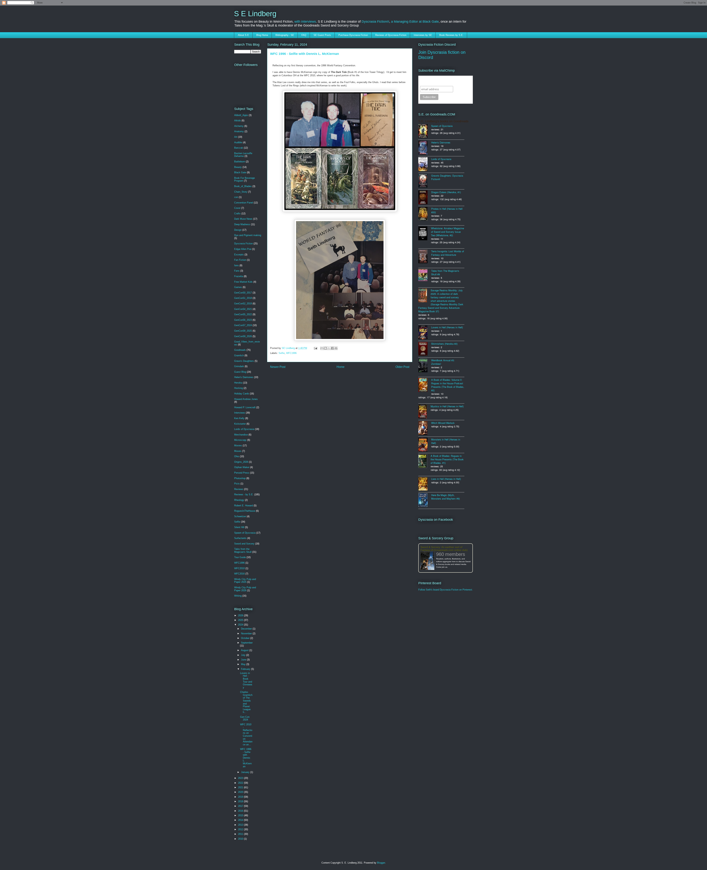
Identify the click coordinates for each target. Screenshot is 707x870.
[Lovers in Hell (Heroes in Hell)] (424, 333)
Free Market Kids (243, 281)
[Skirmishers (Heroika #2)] (424, 349)
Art (235, 137)
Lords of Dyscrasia (244, 429)
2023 (241, 778)
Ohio (236, 456)
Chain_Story (240, 191)
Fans (237, 270)
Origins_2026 (241, 462)
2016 (241, 810)
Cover (237, 208)
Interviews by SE (423, 35)
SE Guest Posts (322, 35)
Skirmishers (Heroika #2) (444, 343)
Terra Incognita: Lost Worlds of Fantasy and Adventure (447, 252)
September (247, 642)
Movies (238, 445)
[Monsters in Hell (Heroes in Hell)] (424, 445)
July (243, 655)
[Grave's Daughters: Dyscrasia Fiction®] (424, 181)
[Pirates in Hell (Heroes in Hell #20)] (424, 214)
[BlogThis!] (325, 348)
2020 (241, 792)
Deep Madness (242, 224)
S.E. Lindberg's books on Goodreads (443, 121)
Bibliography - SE (284, 35)
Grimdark (239, 366)
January (245, 772)
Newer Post (277, 366)
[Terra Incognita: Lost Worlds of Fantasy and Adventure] (424, 256)
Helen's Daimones (243, 377)
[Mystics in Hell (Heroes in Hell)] (424, 412)
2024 (241, 624)
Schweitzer (240, 516)
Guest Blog (240, 371)
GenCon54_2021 (243, 309)
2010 (241, 838)
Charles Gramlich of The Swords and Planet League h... (246, 702)
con (236, 197)
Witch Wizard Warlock (443, 423)
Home (340, 366)
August (245, 650)
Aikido (237, 120)
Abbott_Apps (241, 115)
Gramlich (239, 355)
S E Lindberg (255, 14)
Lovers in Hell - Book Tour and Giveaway (246, 680)
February (246, 669)
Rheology (239, 500)
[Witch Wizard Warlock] (424, 428)
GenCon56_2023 (243, 320)
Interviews (239, 412)
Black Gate (240, 172)
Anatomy (239, 131)
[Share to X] (329, 348)
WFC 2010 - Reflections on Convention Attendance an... (246, 734)
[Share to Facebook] (332, 348)
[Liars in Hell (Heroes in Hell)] (424, 484)
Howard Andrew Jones (246, 399)
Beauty (238, 167)
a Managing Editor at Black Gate (415, 21)
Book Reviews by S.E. (451, 35)
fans (236, 265)
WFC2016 (239, 573)
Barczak (238, 147)
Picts (237, 483)
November (247, 633)
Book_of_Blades (243, 186)
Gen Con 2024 (244, 718)
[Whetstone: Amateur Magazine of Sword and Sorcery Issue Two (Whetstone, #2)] (424, 233)
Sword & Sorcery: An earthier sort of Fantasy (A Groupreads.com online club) (444, 548)
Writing (238, 595)
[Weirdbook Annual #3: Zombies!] (424, 365)
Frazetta (238, 276)
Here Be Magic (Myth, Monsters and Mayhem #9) (445, 496)
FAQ (303, 35)
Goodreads (240, 350)
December (247, 628)
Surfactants (240, 538)
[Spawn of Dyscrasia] (424, 131)
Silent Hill (239, 527)
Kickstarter (240, 423)
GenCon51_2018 (243, 298)
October (245, 638)
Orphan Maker (241, 467)
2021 (241, 787)
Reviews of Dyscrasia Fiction (390, 35)
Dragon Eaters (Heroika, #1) (446, 192)
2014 (241, 820)
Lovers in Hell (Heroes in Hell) (447, 327)
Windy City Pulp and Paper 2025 (245, 580)
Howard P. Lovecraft (245, 407)
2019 (241, 796)
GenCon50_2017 (243, 292)
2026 (241, 615)
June (244, 659)
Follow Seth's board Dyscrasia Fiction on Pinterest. (445, 589)
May (243, 664)
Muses (237, 451)
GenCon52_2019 (243, 303)
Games (238, 287)
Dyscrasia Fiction (243, 243)
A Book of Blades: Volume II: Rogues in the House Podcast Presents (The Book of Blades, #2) (447, 385)
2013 (241, 824)
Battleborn (239, 161)
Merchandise (241, 434)
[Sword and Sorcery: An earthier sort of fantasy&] (428, 560)
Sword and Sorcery (244, 543)
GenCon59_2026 (243, 336)
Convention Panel (243, 202)
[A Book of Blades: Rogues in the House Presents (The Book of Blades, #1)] (424, 461)
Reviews (238, 489)
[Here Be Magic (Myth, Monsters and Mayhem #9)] (424, 500)
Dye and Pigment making (247, 235)
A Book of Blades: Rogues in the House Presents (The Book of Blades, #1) (447, 459)
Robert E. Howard (243, 505)
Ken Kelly (239, 418)
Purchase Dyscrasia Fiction (353, 35)
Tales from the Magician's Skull (243, 550)
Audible (238, 142)
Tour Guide (240, 557)
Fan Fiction (240, 260)
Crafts (237, 213)
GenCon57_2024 (243, 325)
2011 (241, 834)
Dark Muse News (243, 218)
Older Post (402, 366)
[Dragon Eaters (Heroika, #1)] (424, 197)
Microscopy (240, 440)
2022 (241, 782)
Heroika (238, 382)
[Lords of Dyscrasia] (424, 164)
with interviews (305, 21)
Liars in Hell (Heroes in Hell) (446, 479)
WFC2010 (239, 568)
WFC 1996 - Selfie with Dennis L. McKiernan (246, 758)
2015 (241, 815)
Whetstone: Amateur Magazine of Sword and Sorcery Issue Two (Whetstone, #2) (447, 231)
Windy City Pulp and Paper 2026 (245, 589)
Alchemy (239, 126)
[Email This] (322, 348)
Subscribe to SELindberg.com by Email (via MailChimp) (443, 81)
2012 (241, 829)
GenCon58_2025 (243, 330)
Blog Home (262, 35)
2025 (241, 620)
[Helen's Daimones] (424, 148)
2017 (241, 806)
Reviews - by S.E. (244, 494)
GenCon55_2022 (243, 314)
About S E (243, 35)
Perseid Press (241, 472)
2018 (241, 801)
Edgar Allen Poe (242, 249)
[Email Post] (315, 348)
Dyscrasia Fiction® (375, 21)
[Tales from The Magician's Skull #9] (424, 275)
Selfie (282, 353)
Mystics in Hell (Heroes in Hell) (447, 406)
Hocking (238, 388)
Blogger (381, 862)
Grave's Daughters (244, 361)
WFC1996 (291, 353)
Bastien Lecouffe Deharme (243, 155)
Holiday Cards (241, 393)
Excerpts (239, 254)
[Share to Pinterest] (336, 348)
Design (238, 230)
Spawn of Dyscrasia (245, 532)
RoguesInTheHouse (244, 510)
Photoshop (240, 478)
